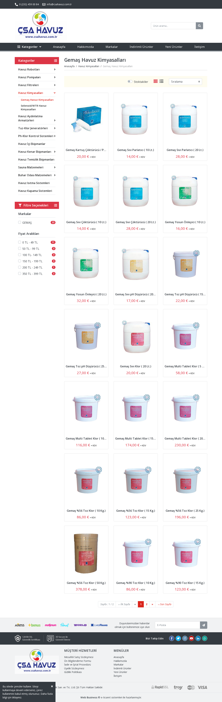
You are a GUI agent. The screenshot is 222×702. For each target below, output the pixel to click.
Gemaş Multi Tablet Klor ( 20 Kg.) (187, 438)
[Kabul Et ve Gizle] (52, 686)
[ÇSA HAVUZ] (41, 25)
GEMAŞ (27, 223)
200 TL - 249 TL (32, 267)
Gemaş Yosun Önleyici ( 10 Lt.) (185, 222)
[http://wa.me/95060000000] (204, 638)
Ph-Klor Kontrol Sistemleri (35, 136)
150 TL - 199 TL (32, 261)
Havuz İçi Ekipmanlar (31, 144)
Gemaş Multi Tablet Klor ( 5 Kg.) (186, 366)
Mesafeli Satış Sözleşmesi (78, 657)
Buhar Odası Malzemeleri (35, 175)
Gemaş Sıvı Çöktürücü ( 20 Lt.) (136, 222)
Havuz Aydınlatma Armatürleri (30, 118)
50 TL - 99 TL (30, 249)
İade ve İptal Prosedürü (77, 664)
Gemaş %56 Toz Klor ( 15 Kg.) (135, 511)
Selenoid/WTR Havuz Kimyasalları (33, 107)
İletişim (199, 47)
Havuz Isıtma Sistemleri (34, 183)
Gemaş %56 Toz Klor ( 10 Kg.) (86, 511)
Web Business (88, 697)
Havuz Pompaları (29, 77)
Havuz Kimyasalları (30, 93)
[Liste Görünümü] (161, 81)
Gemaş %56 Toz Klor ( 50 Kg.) (86, 583)
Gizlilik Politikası (73, 672)
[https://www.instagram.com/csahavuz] (184, 638)
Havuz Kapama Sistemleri (35, 191)
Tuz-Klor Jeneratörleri (33, 128)
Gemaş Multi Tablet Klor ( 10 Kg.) (88, 438)
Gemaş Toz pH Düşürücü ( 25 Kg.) (88, 366)
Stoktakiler (141, 82)
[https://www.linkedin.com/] (198, 638)
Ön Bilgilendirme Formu (77, 661)
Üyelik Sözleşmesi (74, 668)
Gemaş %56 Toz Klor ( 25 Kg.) (185, 511)
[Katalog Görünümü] (156, 81)
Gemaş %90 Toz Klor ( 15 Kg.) (185, 583)
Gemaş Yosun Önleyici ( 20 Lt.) (86, 294)
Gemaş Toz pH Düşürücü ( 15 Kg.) (187, 294)
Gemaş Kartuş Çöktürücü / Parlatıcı (89, 150)
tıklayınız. (17, 697)
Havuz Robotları (29, 69)
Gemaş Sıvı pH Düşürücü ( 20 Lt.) (136, 294)
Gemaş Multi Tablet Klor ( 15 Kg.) (137, 438)
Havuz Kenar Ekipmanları (34, 152)
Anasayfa (59, 47)
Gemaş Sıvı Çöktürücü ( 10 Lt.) (86, 222)
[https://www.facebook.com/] (171, 638)
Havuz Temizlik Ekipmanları (36, 159)
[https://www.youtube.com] (191, 638)
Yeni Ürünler (173, 47)
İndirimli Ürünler (141, 47)
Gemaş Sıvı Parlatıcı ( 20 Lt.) (185, 150)
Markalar (112, 47)
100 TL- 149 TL (32, 255)
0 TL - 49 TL (30, 242)
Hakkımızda (85, 47)
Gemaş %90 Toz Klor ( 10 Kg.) (135, 583)
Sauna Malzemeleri (30, 167)
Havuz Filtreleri (28, 85)
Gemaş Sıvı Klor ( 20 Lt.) (135, 366)
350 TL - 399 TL (32, 274)
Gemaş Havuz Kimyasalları (37, 99)
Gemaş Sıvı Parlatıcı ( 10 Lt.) (135, 150)
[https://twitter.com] (178, 638)
